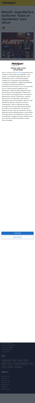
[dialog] (17, 201)
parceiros (18, 72)
